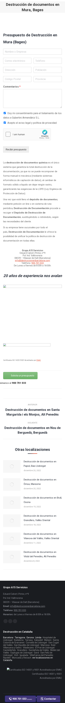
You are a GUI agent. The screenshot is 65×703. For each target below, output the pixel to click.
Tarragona (20, 637)
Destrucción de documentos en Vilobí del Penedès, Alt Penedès (40, 554)
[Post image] (12, 466)
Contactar (50, 698)
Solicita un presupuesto (22, 375)
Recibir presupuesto (16, 149)
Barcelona (8, 637)
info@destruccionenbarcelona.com (32, 260)
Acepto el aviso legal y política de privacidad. (32, 122)
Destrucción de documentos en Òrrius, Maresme (40, 481)
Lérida (38, 637)
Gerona (30, 637)
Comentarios (12, 86)
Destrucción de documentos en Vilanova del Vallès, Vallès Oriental (41, 536)
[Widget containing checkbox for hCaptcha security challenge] (27, 134)
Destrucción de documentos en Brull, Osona (43, 500)
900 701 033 (37, 263)
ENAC (38, 360)
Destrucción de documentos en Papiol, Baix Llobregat (40, 463)
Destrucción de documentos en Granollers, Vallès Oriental (40, 518)
